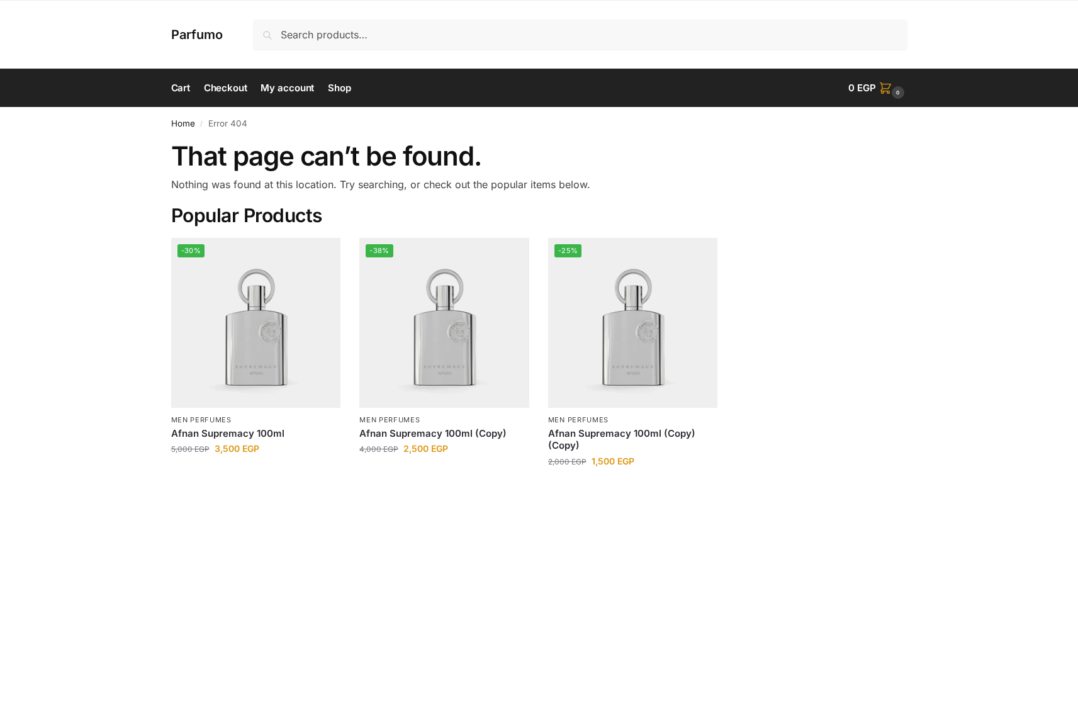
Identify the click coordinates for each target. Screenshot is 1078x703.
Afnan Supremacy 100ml (227, 433)
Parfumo (197, 34)
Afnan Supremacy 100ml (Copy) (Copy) (621, 439)
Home (183, 123)
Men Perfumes (201, 419)
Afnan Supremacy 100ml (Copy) (433, 433)
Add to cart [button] (256, 475)
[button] (877, 88)
